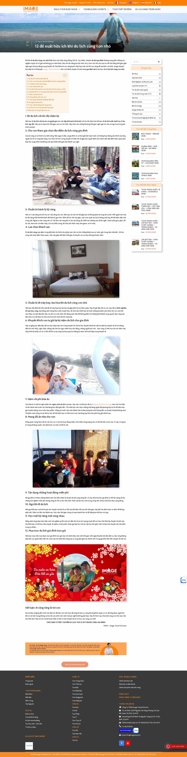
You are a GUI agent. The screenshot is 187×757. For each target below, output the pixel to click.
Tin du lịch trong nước (140, 94)
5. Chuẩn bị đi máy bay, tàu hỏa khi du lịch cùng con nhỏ (46, 89)
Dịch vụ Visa (29, 714)
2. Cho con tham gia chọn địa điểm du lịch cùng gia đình (46, 81)
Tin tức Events (137, 122)
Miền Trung (29, 701)
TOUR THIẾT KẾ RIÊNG (122, 9)
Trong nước (29, 681)
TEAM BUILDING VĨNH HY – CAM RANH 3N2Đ (150, 162)
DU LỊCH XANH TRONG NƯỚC (148, 9)
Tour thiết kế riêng (31, 717)
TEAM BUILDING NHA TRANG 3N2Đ (149, 174)
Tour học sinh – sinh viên (33, 724)
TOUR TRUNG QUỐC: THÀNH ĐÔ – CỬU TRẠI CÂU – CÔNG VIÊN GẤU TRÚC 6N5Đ (150, 207)
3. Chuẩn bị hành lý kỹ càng (37, 84)
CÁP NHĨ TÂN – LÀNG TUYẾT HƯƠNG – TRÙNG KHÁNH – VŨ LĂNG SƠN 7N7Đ (149, 243)
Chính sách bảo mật (126, 681)
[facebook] (121, 743)
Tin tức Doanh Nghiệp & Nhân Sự (144, 118)
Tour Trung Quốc (78, 681)
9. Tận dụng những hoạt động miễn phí (41, 100)
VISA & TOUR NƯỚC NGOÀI (65, 9)
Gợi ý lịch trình (137, 78)
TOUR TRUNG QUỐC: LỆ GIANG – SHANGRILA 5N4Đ (150, 191)
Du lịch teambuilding (32, 720)
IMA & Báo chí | (99, 3)
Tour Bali (75, 687)
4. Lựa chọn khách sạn (35, 86)
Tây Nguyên (29, 704)
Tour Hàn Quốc (77, 694)
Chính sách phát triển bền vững (129, 687)
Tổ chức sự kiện (30, 727)
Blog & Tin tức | (85, 3)
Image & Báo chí (138, 110)
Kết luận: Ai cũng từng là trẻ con (39, 110)
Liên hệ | (110, 3)
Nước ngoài (29, 684)
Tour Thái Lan (77, 684)
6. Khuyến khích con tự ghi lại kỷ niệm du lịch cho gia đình (47, 92)
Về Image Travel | (70, 3)
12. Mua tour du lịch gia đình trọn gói (41, 107)
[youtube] (127, 743)
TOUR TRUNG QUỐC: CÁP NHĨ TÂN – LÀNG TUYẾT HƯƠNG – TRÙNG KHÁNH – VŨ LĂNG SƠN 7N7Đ (149, 225)
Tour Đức (75, 707)
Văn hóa (135, 98)
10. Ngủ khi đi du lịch (36, 102)
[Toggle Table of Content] (63, 75)
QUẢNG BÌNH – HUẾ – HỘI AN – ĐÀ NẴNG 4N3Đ (149, 148)
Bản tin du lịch (42, 41)
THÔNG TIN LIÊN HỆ (126, 704)
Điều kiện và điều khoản (127, 684)
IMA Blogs (51, 41)
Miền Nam (29, 694)
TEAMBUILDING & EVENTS (95, 9)
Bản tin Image (137, 106)
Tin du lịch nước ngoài (140, 90)
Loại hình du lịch (138, 86)
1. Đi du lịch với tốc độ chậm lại (38, 79)
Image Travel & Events (51, 69)
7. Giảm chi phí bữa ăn (35, 94)
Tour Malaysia (77, 701)
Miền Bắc (28, 697)
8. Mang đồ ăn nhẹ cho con (37, 97)
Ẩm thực (135, 74)
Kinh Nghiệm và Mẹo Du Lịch (142, 82)
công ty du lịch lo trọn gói (102, 404)
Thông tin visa (137, 114)
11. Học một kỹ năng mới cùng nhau (40, 105)
